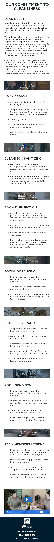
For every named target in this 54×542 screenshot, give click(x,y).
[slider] (24, 512)
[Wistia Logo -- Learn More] (41, 512)
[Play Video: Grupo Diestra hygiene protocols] (27, 499)
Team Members (27, 535)
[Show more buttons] (47, 512)
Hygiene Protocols (27, 531)
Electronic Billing (27, 539)
